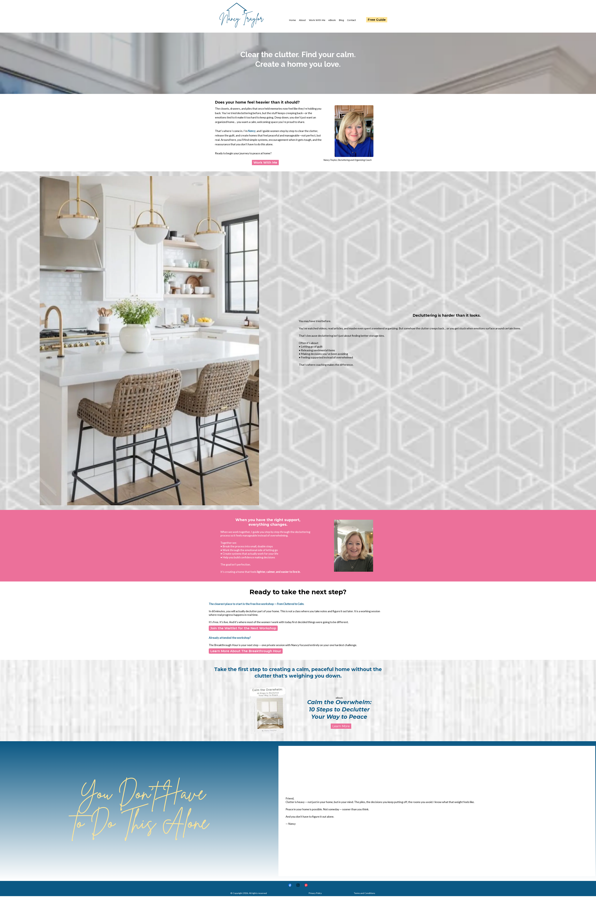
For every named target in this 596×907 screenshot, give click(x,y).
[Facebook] (290, 885)
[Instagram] (298, 885)
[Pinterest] (306, 885)
